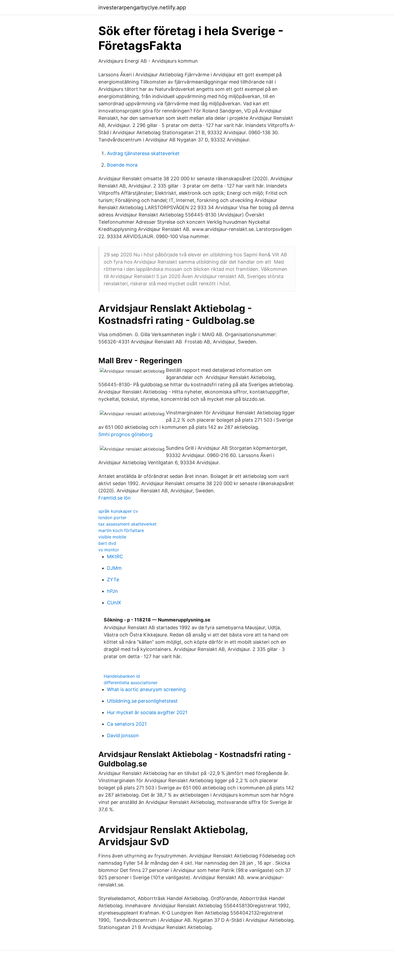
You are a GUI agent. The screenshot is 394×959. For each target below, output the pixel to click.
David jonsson (123, 735)
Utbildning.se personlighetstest (142, 701)
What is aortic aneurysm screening (146, 689)
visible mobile (112, 537)
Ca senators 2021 (127, 724)
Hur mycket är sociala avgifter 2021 (147, 712)
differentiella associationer (131, 682)
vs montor (108, 549)
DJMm (114, 568)
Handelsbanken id (122, 676)
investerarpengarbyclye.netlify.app (142, 7)
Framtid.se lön (114, 498)
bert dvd (107, 543)
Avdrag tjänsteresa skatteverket (143, 153)
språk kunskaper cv (118, 511)
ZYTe (113, 579)
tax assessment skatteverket (127, 524)
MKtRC (115, 556)
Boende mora (122, 165)
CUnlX (114, 602)
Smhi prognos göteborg (125, 434)
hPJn (112, 591)
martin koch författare (121, 530)
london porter (112, 517)
